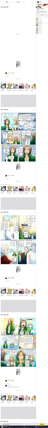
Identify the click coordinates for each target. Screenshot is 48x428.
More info (4, 424)
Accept (42, 424)
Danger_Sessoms (10, 175)
